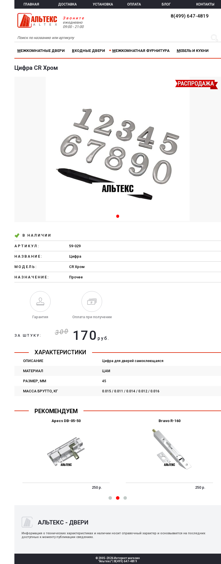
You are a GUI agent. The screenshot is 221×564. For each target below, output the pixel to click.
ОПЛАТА (134, 4)
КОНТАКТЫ (205, 4)
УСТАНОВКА (103, 4)
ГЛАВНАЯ (31, 4)
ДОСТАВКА (67, 4)
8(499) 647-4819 (190, 16)
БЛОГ (166, 4)
